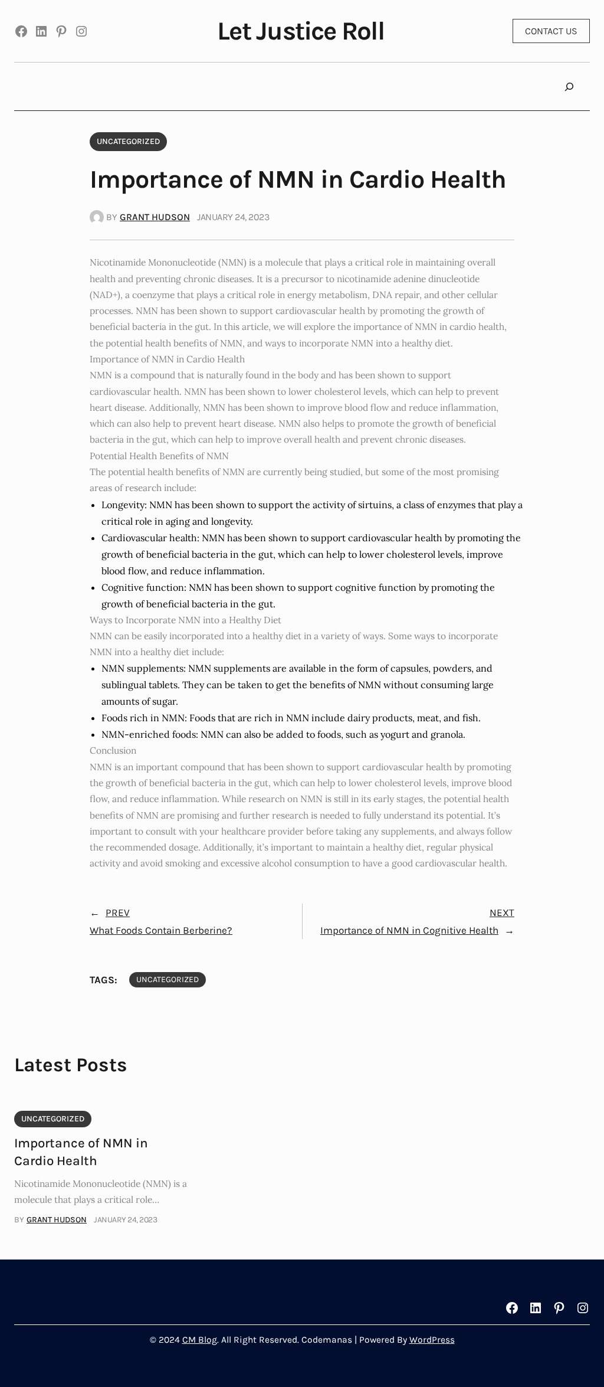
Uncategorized (128, 141)
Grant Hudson (155, 217)
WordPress (432, 1339)
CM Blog (199, 1339)
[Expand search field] (569, 86)
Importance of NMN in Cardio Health (81, 1152)
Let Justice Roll (300, 31)
